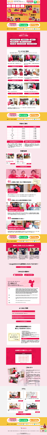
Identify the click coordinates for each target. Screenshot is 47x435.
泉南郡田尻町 (30, 292)
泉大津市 (21, 291)
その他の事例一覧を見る (23, 166)
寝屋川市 (37, 291)
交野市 (18, 292)
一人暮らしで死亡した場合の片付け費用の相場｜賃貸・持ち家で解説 (15, 399)
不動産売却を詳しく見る (31, 93)
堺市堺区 (22, 290)
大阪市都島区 (17, 288)
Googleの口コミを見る (23, 267)
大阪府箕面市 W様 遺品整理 (36, 159)
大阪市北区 (17, 290)
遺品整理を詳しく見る (15, 80)
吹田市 (19, 291)
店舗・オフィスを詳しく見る (15, 93)
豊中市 (16, 291)
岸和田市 (36, 290)
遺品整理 (9, 6)
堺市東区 (26, 290)
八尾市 (31, 291)
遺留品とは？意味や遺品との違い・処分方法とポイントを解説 (15, 410)
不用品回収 (18, 6)
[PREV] (16, 353)
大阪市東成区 (23, 289)
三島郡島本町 (24, 292)
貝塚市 (24, 291)
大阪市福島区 (19, 288)
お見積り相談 (43, 430)
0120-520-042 (30, 2)
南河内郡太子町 (24, 293)
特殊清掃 (22, 6)
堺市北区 (32, 290)
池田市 (17, 291)
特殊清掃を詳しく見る (31, 80)
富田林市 (35, 291)
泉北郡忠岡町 (35, 292)
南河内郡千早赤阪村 (21, 293)
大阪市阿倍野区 (34, 289)
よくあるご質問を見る (23, 321)
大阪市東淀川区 (20, 289)
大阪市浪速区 (36, 288)
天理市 (20, 300)
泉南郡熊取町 (27, 292)
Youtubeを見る (19, 274)
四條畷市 (16, 292)
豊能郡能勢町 (27, 293)
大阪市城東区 (31, 289)
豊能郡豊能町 (30, 293)
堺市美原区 (34, 290)
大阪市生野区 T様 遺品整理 (3, 159)
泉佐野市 (33, 291)
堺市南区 (30, 290)
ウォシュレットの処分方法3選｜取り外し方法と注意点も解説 (32, 399)
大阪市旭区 (29, 289)
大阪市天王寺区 (33, 288)
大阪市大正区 (30, 288)
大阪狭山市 (20, 292)
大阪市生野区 (26, 289)
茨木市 (29, 291)
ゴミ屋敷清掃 (13, 6)
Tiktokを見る (30, 274)
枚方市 (27, 291)
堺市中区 (24, 290)
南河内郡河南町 (17, 293)
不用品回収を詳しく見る (15, 66)
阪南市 (22, 292)
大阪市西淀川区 (17, 289)
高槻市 (23, 291)
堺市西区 (28, 290)
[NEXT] (30, 353)
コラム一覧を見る (23, 414)
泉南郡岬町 (33, 292)
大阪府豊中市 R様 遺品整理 (20, 159)
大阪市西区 (25, 288)
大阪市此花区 (22, 288)
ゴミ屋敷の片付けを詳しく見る (31, 66)
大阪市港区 (28, 288)
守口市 (26, 291)
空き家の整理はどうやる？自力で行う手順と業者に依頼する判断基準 (32, 410)
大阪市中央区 (19, 290)
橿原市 (22, 300)
